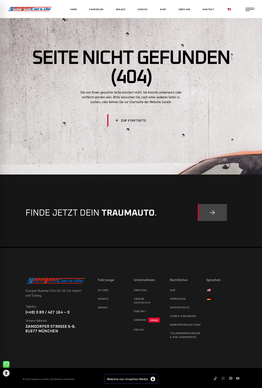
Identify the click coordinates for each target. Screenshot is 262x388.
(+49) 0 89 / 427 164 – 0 (48, 312)
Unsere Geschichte (142, 301)
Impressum (177, 299)
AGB (172, 290)
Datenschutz (179, 307)
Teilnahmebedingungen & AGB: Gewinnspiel (185, 335)
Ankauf (103, 307)
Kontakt (140, 311)
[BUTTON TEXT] (212, 212)
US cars (103, 290)
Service (103, 299)
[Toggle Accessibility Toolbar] (6, 373)
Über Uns (140, 290)
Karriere (146, 320)
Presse (139, 330)
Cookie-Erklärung (183, 316)
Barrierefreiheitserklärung (185, 325)
